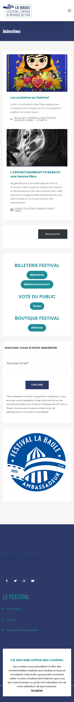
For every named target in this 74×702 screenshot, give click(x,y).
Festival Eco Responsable (21, 630)
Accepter (37, 690)
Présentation (14, 609)
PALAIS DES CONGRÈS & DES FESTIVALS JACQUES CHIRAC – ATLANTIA (35, 119)
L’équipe (11, 619)
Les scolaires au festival (29, 97)
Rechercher (52, 234)
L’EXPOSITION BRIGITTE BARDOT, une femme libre (35, 174)
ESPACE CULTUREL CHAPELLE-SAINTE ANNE (34, 209)
